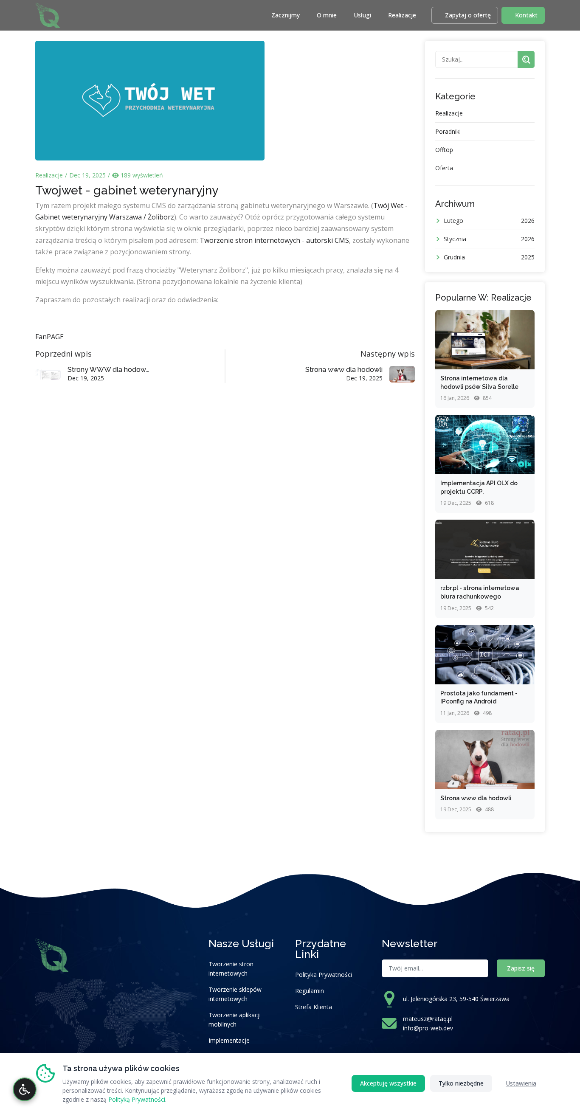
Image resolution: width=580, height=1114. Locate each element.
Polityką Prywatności (136, 1099)
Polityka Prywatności (323, 975)
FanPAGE (49, 336)
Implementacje (229, 1040)
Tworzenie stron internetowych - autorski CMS (274, 240)
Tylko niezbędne (461, 1083)
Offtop (444, 150)
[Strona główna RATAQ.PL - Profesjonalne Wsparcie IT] (47, 14)
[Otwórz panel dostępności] (25, 1089)
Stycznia (489, 239)
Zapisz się (521, 968)
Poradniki (448, 131)
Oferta (444, 168)
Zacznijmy (285, 15)
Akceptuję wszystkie (388, 1083)
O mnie (327, 15)
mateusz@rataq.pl (428, 1019)
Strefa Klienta (313, 1007)
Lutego (489, 221)
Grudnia (489, 257)
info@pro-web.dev (428, 1028)
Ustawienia (521, 1083)
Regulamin (309, 991)
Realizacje (402, 15)
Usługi (362, 15)
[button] (464, 15)
